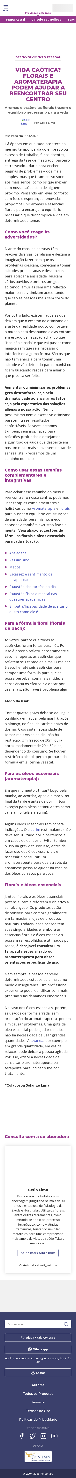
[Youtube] (54, 1436)
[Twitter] (32, 1436)
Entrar (40, 1373)
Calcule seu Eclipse (46, 19)
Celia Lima (47, 123)
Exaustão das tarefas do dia (32, 586)
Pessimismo (19, 560)
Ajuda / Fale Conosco (40, 1337)
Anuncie (38, 1402)
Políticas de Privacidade (38, 1419)
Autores (38, 1385)
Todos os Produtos (38, 1394)
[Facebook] (22, 1436)
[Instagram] (43, 1436)
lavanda (36, 1040)
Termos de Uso (38, 1411)
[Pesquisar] (66, 1324)
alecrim (34, 829)
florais (64, 508)
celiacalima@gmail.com (44, 1265)
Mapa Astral (15, 19)
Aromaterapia (43, 508)
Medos (14, 567)
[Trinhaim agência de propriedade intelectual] (38, 1461)
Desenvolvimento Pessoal (38, 57)
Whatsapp (40, 1349)
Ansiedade (18, 553)
